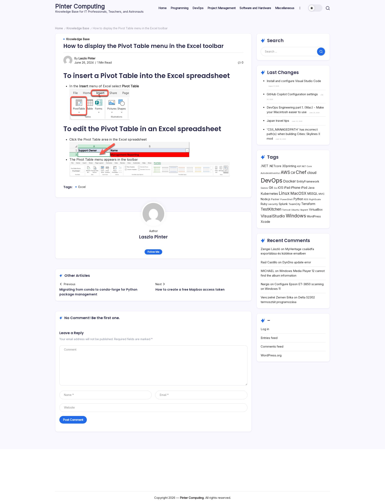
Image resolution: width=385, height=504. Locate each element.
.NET (264, 166)
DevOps (271, 180)
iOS (280, 188)
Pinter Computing (80, 6)
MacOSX (298, 193)
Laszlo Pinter (87, 58)
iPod (304, 188)
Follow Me (153, 251)
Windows (296, 216)
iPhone (295, 188)
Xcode (265, 222)
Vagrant (304, 210)
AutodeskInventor (270, 173)
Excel (82, 187)
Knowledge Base (78, 28)
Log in (265, 329)
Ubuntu (295, 209)
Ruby (264, 204)
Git (271, 188)
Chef (301, 172)
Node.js (265, 199)
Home (59, 28)
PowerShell (286, 199)
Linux (284, 193)
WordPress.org (271, 355)
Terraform (308, 204)
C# (293, 173)
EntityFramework (308, 181)
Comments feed (272, 346)
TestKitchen (271, 209)
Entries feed (269, 338)
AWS (285, 172)
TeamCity (294, 204)
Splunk (283, 204)
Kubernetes (269, 194)
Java (311, 187)
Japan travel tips (278, 121)
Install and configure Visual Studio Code (294, 81)
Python (298, 199)
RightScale (315, 199)
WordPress (314, 216)
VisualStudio (273, 215)
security (273, 204)
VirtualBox (316, 209)
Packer (275, 199)
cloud (311, 172)
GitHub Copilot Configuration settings (292, 94)
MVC (322, 193)
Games (264, 188)
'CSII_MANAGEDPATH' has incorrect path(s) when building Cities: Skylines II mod (293, 134)
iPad (287, 188)
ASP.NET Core (304, 166)
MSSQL (312, 194)
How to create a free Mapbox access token (190, 289)
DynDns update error (296, 262)
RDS (306, 199)
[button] (315, 8)
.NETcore (275, 166)
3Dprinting (289, 166)
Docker (289, 181)
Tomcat (286, 209)
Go (275, 188)
